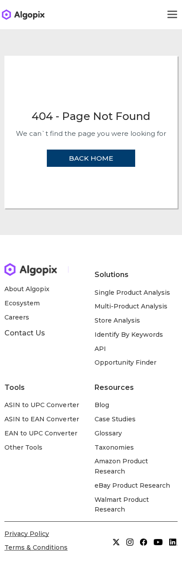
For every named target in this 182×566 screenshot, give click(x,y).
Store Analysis (117, 320)
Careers (16, 317)
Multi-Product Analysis (131, 306)
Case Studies (115, 419)
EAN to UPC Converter (40, 433)
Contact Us (24, 333)
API (100, 349)
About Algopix (26, 289)
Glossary (108, 433)
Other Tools (23, 447)
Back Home (91, 158)
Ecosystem (22, 303)
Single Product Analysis (133, 292)
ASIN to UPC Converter (41, 405)
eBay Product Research (133, 485)
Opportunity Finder (126, 362)
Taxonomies (114, 447)
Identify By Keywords (129, 335)
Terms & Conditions (36, 547)
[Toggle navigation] (172, 14)
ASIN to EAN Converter (41, 419)
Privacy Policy (26, 534)
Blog (102, 405)
